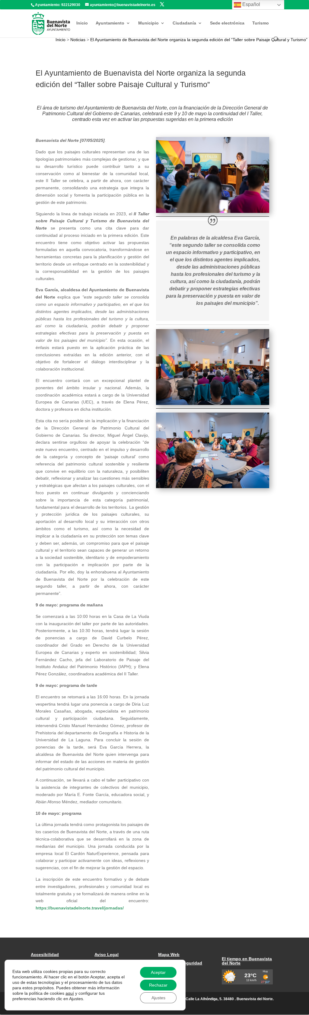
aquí (69, 993)
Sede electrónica (227, 23)
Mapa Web (169, 954)
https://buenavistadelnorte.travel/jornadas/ (80, 908)
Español (250, 4)
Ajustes (158, 997)
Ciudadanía (184, 23)
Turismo (260, 23)
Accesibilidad (45, 954)
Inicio (82, 23)
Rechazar (158, 985)
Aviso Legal (106, 954)
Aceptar (158, 972)
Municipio (148, 23)
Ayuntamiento (110, 23)
